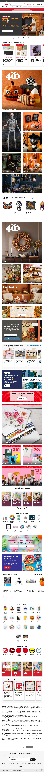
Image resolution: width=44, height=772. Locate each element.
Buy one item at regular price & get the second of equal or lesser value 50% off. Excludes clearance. (22, 726)
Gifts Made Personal (19, 362)
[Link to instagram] (34, 770)
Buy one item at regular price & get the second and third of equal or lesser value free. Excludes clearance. (21, 731)
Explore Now (22, 315)
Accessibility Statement (20, 770)
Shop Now (7, 385)
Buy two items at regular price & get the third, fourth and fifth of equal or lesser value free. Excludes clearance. (21, 739)
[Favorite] (13, 349)
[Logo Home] (5, 4)
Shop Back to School (7, 32)
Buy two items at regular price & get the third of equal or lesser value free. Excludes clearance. (22, 734)
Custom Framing (4, 1)
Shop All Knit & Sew (22, 508)
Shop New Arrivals (22, 398)
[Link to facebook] (32, 770)
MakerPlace (10, 1)
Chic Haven (6, 362)
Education (20, 1)
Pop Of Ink (29, 362)
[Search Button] (10, 4)
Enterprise (15, 1)
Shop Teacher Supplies (8, 28)
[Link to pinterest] (37, 770)
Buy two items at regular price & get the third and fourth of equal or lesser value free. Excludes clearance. (21, 736)
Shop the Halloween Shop (10, 335)
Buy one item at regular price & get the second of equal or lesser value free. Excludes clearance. (20, 729)
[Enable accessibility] (41, 769)
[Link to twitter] (39, 770)
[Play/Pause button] (14, 38)
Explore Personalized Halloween (12, 338)
